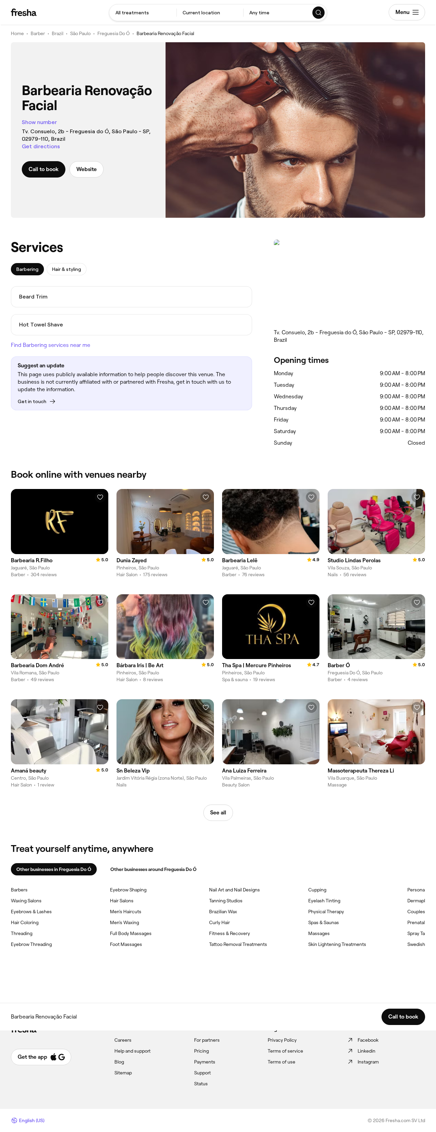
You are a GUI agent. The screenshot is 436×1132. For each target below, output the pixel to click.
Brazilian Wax (223, 911)
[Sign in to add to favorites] (100, 497)
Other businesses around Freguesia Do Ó (153, 869)
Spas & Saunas (323, 922)
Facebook (368, 1040)
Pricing (201, 1051)
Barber (38, 33)
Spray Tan (417, 933)
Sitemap (123, 1072)
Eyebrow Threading (31, 944)
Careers (122, 1040)
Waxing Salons (26, 900)
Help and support (132, 1051)
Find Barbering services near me (50, 345)
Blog (119, 1062)
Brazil (57, 33)
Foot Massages (126, 944)
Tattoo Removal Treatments (238, 944)
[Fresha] (23, 12)
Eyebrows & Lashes (31, 911)
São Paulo (80, 33)
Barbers (19, 889)
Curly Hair (219, 922)
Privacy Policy (282, 1040)
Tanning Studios (226, 900)
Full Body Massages (131, 933)
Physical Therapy (326, 911)
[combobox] (143, 12)
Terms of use (281, 1062)
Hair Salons (122, 900)
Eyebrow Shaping (128, 889)
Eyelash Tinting (324, 900)
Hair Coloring (24, 922)
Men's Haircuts (125, 911)
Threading (21, 933)
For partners (207, 1040)
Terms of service (285, 1051)
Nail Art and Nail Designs (234, 889)
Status (201, 1083)
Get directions (41, 146)
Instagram (368, 1062)
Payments (204, 1062)
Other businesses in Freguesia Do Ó (53, 869)
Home (17, 33)
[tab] (27, 269)
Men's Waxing (124, 922)
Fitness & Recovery (229, 933)
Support (202, 1072)
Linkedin (366, 1051)
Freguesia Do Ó (113, 33)
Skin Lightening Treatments (337, 944)
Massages (319, 933)
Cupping (317, 889)
